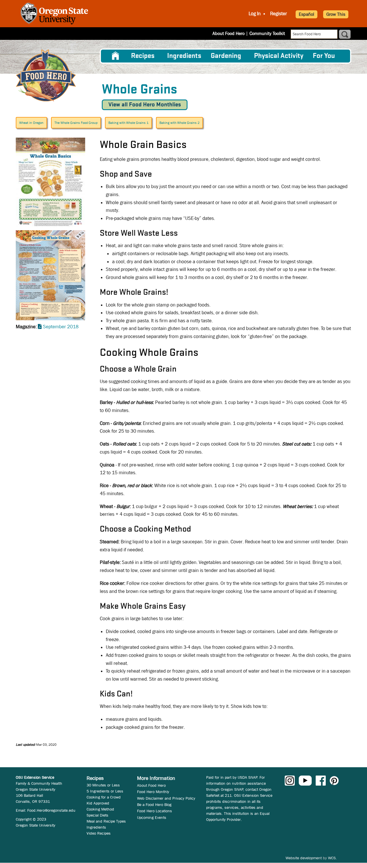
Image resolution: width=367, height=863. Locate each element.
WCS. (332, 857)
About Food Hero (228, 33)
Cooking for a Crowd (104, 797)
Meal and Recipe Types (106, 821)
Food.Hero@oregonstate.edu (51, 810)
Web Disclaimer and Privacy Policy (166, 798)
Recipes (143, 56)
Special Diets (97, 815)
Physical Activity (278, 56)
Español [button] (306, 14)
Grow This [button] (335, 14)
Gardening (226, 56)
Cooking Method (100, 809)
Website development (304, 857)
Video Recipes (99, 833)
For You (324, 56)
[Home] (46, 75)
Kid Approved (98, 803)
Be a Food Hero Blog (154, 804)
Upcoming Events (151, 817)
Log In (255, 14)
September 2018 (61, 327)
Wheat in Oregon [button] (31, 122)
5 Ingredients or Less (105, 791)
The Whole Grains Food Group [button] (75, 122)
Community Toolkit (267, 33)
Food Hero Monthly (153, 791)
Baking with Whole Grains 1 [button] (128, 122)
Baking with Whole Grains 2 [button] (179, 122)
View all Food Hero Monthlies (144, 105)
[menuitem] (116, 56)
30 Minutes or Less (103, 785)
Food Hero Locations (154, 810)
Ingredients (184, 56)
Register (278, 14)
